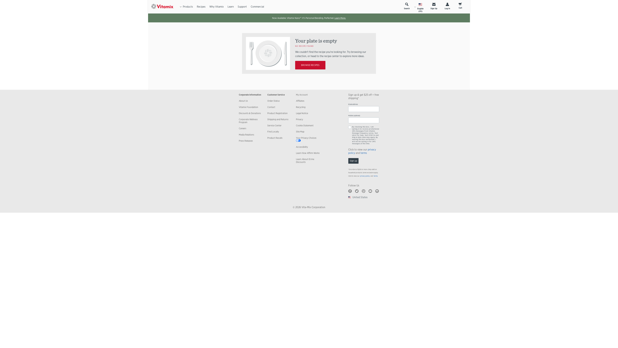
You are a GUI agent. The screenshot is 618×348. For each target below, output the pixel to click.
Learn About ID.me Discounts (305, 161)
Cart (460, 8)
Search (407, 8)
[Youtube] (370, 191)
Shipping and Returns (277, 119)
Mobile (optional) (354, 116)
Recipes (201, 6)
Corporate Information (250, 94)
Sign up (353, 160)
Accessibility (302, 146)
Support (242, 6)
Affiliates (300, 100)
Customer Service (276, 94)
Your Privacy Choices (306, 137)
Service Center (274, 125)
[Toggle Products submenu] (181, 6)
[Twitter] (357, 191)
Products (188, 6)
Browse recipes (310, 65)
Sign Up (434, 8)
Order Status (273, 100)
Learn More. (340, 18)
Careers (242, 128)
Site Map (300, 131)
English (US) (420, 10)
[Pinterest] (363, 191)
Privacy (299, 119)
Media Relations (246, 134)
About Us (243, 100)
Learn (231, 6)
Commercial (257, 6)
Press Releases (246, 140)
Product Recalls (274, 137)
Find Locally (273, 131)
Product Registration (277, 113)
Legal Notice (302, 113)
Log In (447, 8)
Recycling (300, 107)
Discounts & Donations (250, 113)
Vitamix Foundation (248, 107)
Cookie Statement (305, 125)
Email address (353, 104)
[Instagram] (377, 191)
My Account (302, 94)
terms (363, 153)
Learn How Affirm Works (308, 153)
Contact (271, 107)
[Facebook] (350, 191)
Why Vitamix (216, 6)
